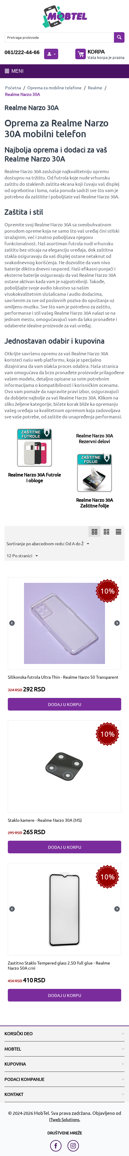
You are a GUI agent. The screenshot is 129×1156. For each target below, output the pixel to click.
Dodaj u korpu (64, 704)
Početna (13, 87)
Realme (95, 87)
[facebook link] (57, 1145)
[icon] (94, 531)
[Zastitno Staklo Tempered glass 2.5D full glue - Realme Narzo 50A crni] (64, 908)
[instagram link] (73, 1145)
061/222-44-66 (22, 52)
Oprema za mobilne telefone (54, 87)
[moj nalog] (51, 54)
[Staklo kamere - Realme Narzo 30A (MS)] (64, 765)
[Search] (119, 37)
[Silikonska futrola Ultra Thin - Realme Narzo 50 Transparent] (64, 622)
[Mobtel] (64, 15)
